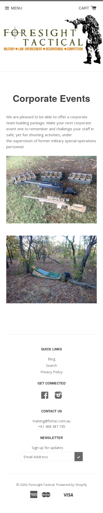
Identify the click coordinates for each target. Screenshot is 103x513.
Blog (51, 359)
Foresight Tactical (41, 484)
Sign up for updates (47, 447)
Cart (84, 7)
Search (51, 365)
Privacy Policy (51, 372)
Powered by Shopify (71, 484)
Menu (16, 7)
